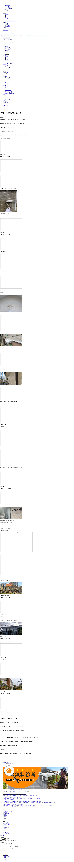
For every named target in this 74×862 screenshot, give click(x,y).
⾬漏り (4, 821)
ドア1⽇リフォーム (6, 824)
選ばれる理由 (7, 5)
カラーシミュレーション (9, 6)
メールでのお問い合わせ (7, 39)
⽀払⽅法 (4, 829)
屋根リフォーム (8, 17)
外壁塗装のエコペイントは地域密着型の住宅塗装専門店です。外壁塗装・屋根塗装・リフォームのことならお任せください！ (24, 35)
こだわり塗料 (7, 7)
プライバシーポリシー (7, 833)
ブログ (4, 106)
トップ (4, 2)
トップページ (5, 105)
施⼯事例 (4, 816)
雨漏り (6, 15)
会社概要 (4, 818)
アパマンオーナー (8, 8)
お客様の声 (7, 11)
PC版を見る (5, 860)
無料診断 (4, 13)
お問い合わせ (5, 30)
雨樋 (6, 16)
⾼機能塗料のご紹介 (6, 810)
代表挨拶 (6, 24)
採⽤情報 (4, 831)
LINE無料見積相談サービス (10, 63)
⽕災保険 (4, 828)
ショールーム (7, 25)
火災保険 (6, 10)
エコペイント (3, 835)
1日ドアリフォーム (8, 18)
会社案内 (4, 22)
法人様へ (6, 9)
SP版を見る (5, 859)
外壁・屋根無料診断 (6, 813)
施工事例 (4, 27)
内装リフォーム (6, 825)
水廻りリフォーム (8, 19)
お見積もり (5, 71)
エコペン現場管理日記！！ (8, 763)
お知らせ (4, 28)
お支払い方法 (7, 26)
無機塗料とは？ (6, 762)
